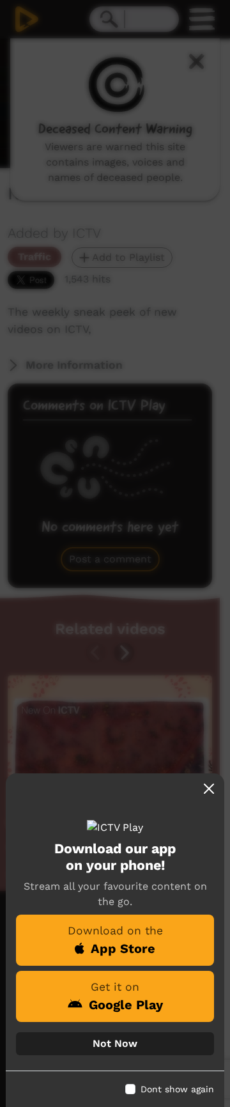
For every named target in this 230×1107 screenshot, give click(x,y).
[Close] (209, 788)
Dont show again (177, 1089)
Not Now (115, 1043)
